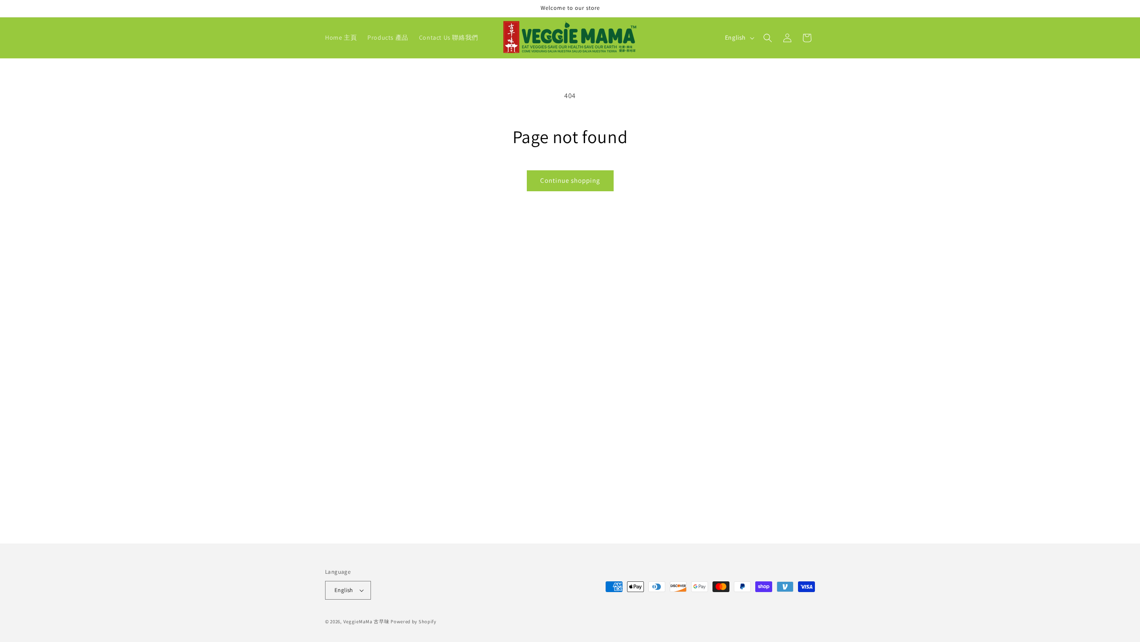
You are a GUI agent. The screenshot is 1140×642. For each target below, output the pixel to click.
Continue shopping (570, 180)
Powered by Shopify (413, 621)
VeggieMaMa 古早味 (366, 621)
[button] (768, 38)
